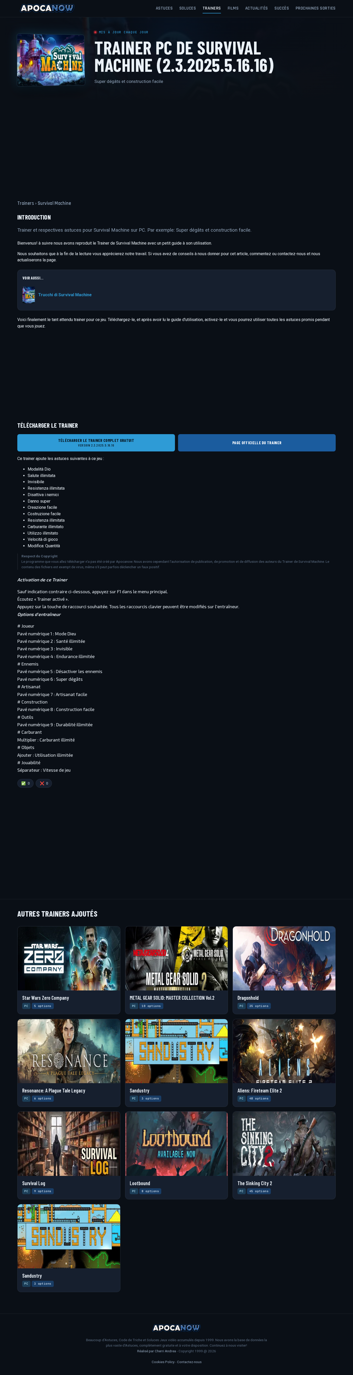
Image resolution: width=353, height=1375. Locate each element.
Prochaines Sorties (316, 8)
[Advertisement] (176, 139)
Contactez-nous (189, 1362)
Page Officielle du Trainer (256, 442)
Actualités (256, 8)
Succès (281, 8)
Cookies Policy (163, 1362)
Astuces (164, 8)
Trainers (212, 8)
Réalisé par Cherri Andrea (156, 1351)
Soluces (187, 8)
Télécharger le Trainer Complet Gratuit (96, 442)
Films (233, 8)
